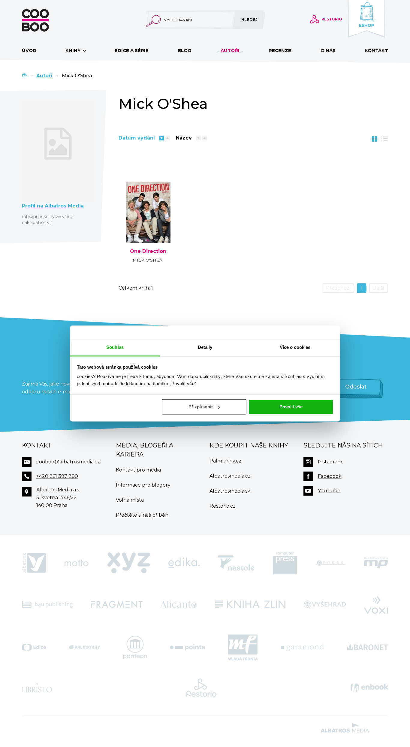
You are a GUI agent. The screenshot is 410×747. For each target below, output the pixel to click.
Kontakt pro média (138, 470)
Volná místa (130, 500)
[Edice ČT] (34, 647)
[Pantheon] (135, 647)
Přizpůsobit (200, 406)
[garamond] (302, 647)
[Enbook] (369, 687)
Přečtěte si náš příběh (142, 515)
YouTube (329, 490)
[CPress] (330, 563)
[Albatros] (34, 563)
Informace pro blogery (143, 485)
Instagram (330, 462)
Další (378, 288)
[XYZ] (128, 563)
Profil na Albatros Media (53, 206)
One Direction (148, 251)
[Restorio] (201, 687)
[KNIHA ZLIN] (250, 604)
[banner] (45, 20)
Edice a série (132, 50)
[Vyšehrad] (325, 604)
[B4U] (47, 604)
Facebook (330, 476)
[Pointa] (187, 647)
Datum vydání (137, 138)
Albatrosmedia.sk (230, 491)
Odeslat (356, 386)
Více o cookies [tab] (295, 347)
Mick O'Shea (147, 260)
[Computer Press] (285, 563)
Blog (184, 50)
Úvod (29, 50)
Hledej (249, 19)
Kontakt (376, 50)
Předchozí (338, 288)
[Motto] (77, 563)
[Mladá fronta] (243, 647)
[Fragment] (117, 604)
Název (184, 138)
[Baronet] (367, 647)
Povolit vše (291, 406)
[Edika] (184, 563)
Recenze (280, 50)
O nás (328, 50)
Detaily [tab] (205, 347)
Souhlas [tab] (115, 347)
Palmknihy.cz (225, 461)
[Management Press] (376, 563)
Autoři (230, 50)
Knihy (73, 50)
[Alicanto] (179, 604)
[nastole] (236, 563)
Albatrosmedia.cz (230, 476)
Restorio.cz (223, 506)
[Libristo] (37, 687)
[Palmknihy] (84, 647)
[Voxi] (376, 604)
